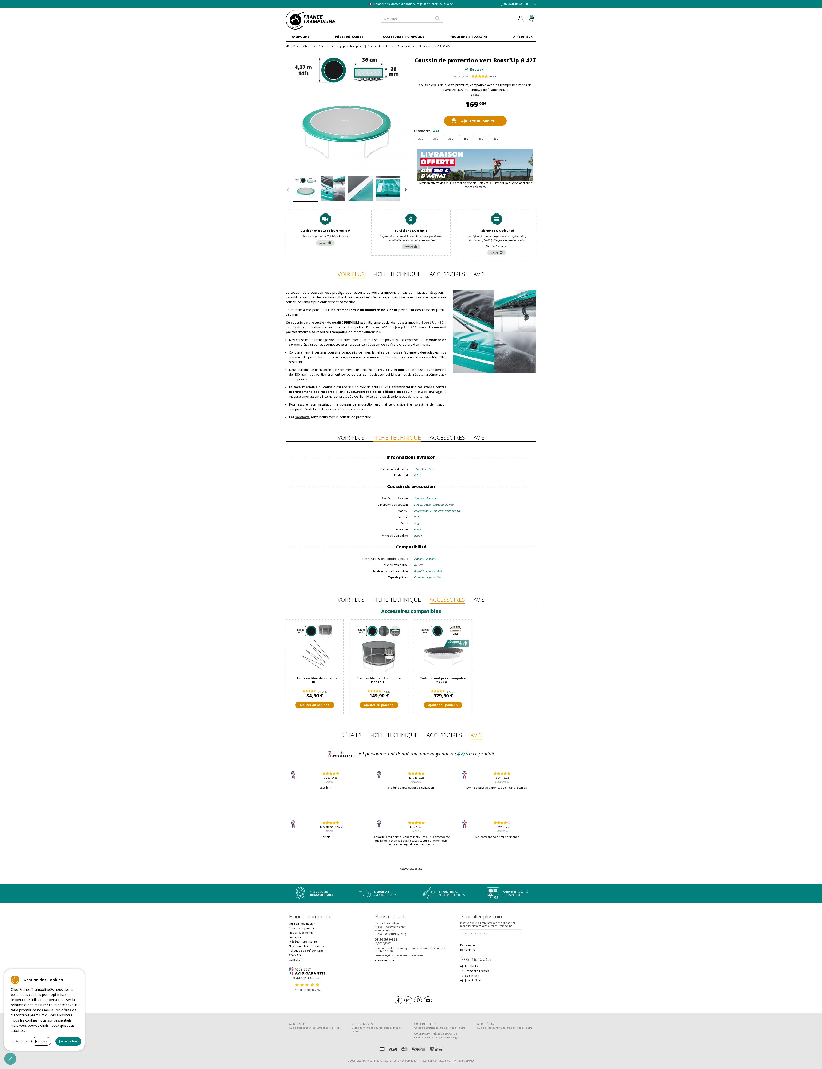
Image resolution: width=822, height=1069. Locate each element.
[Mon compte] (521, 19)
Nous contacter (384, 960)
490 (495, 138)
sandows (302, 417)
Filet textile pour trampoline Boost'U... (379, 680)
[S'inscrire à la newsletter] (519, 934)
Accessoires (447, 274)
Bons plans (467, 950)
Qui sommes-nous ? (302, 923)
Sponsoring (309, 941)
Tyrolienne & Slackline (468, 36)
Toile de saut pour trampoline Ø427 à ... (443, 680)
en (534, 4)
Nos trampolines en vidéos (306, 946)
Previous (288, 190)
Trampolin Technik (477, 971)
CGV (292, 955)
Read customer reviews (307, 990)
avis (493, 76)
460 (480, 138)
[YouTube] (428, 1000)
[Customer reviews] (307, 970)
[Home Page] (288, 46)
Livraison (295, 937)
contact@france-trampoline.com (399, 955)
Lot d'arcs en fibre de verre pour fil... (315, 680)
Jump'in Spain (474, 980)
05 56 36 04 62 (513, 4)
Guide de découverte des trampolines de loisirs (504, 1027)
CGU (300, 955)
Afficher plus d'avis (411, 869)
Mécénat (294, 941)
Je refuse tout (19, 1041)
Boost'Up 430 (432, 322)
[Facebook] (398, 1000)
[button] (10, 1059)
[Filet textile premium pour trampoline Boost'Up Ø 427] (378, 648)
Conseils (294, 959)
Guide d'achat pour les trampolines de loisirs (314, 1027)
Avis (479, 274)
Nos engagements (301, 932)
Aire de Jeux (523, 36)
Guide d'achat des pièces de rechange (436, 1037)
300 (420, 138)
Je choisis (41, 1041)
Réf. (456, 76)
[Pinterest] (418, 1000)
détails (323, 243)
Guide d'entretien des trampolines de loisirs (439, 1027)
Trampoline (299, 36)
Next (406, 190)
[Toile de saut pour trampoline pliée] (443, 648)
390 (450, 138)
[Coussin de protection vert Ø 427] (347, 111)
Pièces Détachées (349, 36)
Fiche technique (397, 274)
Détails (475, 94)
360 (435, 138)
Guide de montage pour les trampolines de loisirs (377, 1029)
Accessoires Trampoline (403, 36)
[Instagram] (408, 1000)
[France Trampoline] (315, 20)
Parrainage (467, 945)
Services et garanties (302, 928)
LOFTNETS (471, 966)
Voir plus (351, 274)
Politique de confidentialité (306, 950)
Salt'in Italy (472, 975)
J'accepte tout (68, 1041)
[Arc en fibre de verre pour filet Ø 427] (314, 648)
